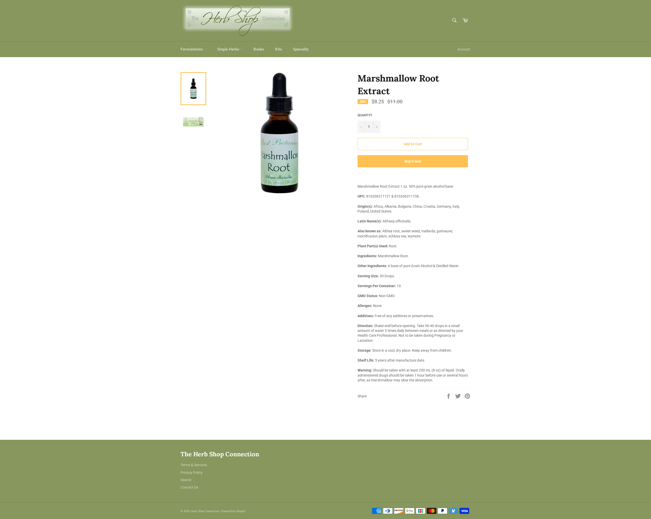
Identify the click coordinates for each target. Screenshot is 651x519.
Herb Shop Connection (205, 511)
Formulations (192, 49)
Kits (278, 49)
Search (186, 480)
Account (463, 49)
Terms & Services (194, 465)
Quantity (365, 115)
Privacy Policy (191, 473)
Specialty (301, 49)
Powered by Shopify (233, 511)
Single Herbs (228, 49)
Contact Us (189, 487)
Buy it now (413, 161)
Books (259, 49)
